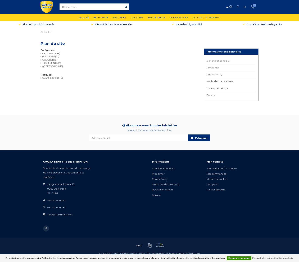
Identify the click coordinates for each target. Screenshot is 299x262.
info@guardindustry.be (60, 214)
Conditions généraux (218, 60)
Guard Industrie (52, 77)
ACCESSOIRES (179, 17)
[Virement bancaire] (139, 245)
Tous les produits (216, 189)
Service (211, 95)
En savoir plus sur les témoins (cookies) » (272, 258)
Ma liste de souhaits (217, 179)
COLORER (137, 17)
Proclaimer (213, 67)
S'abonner (200, 138)
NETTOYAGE (100, 17)
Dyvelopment (194, 253)
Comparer (212, 184)
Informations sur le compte (222, 168)
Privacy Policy (214, 74)
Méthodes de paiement (220, 81)
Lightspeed (170, 253)
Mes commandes (216, 173)
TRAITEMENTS (156, 17)
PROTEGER (119, 17)
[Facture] (149, 245)
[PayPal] (160, 245)
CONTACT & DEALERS (206, 17)
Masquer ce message (239, 258)
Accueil (84, 17)
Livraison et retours (217, 88)
